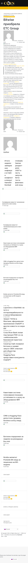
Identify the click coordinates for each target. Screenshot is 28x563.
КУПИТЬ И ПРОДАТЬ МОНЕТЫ (10, 506)
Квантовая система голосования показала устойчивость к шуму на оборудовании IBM (13, 244)
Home (4, 13)
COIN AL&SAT (6, 474)
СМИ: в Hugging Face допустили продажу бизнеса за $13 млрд (12, 418)
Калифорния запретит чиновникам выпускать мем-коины (12, 226)
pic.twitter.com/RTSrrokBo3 (9, 64)
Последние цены (7, 522)
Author (15, 40)
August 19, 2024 (20, 65)
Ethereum (10, 94)
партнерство (6, 521)
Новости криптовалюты (12, 13)
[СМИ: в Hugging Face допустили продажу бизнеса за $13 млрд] (11, 250)
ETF (4, 105)
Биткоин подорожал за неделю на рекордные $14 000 (13, 438)
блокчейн (5, 369)
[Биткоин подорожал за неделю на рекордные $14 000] (11, 266)
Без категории (6, 371)
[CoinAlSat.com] (9, 3)
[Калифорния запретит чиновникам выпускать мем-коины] (14, 189)
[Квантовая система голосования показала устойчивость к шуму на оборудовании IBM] (11, 232)
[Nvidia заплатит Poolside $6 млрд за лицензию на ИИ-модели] (11, 283)
